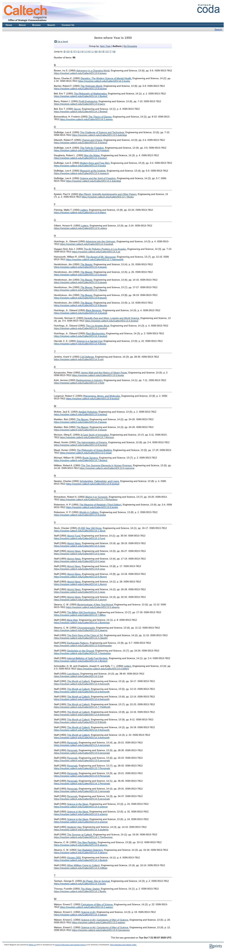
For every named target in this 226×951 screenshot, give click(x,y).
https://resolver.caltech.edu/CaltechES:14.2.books (104, 81)
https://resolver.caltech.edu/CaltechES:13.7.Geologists (82, 653)
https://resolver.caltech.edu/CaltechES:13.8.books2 (80, 445)
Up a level (62, 41)
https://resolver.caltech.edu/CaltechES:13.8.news (79, 569)
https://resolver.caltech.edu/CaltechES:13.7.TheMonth (82, 707)
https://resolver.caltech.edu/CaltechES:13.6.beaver (80, 282)
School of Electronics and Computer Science (70, 945)
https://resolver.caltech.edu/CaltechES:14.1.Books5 (80, 111)
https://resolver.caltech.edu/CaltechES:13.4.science (81, 806)
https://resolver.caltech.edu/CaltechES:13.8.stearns (80, 845)
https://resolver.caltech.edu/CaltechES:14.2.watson (86, 907)
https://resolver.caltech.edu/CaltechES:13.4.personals (82, 745)
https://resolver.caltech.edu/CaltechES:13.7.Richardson (88, 499)
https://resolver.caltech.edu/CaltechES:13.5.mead (86, 452)
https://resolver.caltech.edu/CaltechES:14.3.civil (78, 359)
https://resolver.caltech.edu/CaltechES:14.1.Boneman (82, 622)
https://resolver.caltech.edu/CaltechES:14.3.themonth (82, 737)
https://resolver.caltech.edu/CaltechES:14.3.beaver (80, 429)
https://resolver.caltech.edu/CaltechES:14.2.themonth (82, 730)
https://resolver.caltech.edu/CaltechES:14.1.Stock (79, 530)
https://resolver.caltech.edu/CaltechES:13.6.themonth (82, 699)
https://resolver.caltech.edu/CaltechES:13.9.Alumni (80, 576)
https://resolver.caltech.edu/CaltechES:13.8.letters (80, 212)
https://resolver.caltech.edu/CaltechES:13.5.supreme (106, 468)
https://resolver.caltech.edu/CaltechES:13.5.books (98, 375)
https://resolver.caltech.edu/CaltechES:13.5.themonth (82, 691)
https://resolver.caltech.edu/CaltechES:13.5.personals (82, 753)
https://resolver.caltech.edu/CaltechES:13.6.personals (82, 760)
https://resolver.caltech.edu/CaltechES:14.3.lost (78, 676)
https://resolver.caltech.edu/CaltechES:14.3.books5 (80, 313)
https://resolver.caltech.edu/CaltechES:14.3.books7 (80, 158)
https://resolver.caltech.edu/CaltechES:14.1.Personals (82, 783)
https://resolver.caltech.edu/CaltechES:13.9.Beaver (80, 305)
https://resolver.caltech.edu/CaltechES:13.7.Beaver (80, 290)
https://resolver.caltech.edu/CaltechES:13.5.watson (98, 922)
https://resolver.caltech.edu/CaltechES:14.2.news (79, 592)
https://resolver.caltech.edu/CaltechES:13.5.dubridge (99, 135)
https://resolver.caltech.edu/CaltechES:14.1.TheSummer (83, 837)
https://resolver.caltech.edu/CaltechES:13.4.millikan (80, 868)
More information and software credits (123, 945)
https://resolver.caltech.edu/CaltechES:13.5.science (81, 814)
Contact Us (68, 25)
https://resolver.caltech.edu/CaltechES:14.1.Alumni (80, 584)
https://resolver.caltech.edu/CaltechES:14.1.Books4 (80, 860)
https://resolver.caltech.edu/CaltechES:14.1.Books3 (80, 661)
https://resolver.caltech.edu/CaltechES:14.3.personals (82, 799)
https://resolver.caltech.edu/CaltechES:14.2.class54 (81, 638)
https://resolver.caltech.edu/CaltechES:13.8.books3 (92, 398)
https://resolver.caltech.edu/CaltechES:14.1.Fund (79, 538)
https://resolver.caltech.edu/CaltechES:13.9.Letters (80, 228)
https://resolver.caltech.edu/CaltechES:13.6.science (81, 821)
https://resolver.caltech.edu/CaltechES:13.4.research (81, 173)
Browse (36, 25)
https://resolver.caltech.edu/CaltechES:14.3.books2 (80, 336)
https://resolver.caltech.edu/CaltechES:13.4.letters (103, 668)
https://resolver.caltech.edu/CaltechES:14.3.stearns (80, 852)
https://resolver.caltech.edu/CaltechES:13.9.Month (80, 722)
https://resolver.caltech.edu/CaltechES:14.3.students (81, 829)
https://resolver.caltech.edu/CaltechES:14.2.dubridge (93, 181)
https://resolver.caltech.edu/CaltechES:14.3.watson (80, 914)
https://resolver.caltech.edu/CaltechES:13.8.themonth (82, 714)
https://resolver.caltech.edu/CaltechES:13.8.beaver (80, 297)
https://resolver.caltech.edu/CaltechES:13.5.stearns (92, 607)
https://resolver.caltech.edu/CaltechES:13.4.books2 (111, 320)
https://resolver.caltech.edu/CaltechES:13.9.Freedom (81, 150)
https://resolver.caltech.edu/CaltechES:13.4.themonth (82, 684)
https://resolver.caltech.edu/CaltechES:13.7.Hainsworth (94, 259)
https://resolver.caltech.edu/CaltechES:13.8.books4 (92, 483)
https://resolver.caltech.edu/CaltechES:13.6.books (92, 507)
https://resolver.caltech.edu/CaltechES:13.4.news (79, 546)
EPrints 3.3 (32, 945)
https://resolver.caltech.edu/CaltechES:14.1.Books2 (80, 96)
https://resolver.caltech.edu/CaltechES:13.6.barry (79, 104)
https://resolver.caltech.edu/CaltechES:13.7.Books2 (80, 460)
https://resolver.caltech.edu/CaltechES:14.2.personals (82, 791)
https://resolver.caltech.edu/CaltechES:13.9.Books (80, 343)
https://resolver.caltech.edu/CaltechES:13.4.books (80, 165)
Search (51, 25)
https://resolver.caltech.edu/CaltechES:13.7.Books (108, 196)
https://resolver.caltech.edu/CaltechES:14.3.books (80, 883)
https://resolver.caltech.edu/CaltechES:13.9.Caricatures (101, 930)
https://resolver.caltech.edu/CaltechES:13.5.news (79, 553)
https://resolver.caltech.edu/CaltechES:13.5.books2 (80, 414)
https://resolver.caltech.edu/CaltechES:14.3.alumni (80, 599)
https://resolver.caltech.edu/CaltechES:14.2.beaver (80, 422)
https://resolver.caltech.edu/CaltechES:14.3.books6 (86, 244)
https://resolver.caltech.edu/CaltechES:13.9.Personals (82, 776)
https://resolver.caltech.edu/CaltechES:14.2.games (86, 119)
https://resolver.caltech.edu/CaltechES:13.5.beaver (80, 274)
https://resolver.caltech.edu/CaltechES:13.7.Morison (87, 437)
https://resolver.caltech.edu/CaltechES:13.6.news (79, 561)
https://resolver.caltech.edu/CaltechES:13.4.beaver (80, 267)
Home (9, 25)
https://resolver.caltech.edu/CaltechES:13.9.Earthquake (83, 645)
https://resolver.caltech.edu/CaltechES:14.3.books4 (80, 328)
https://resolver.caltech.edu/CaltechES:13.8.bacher (80, 88)
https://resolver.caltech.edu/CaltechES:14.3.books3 (80, 142)
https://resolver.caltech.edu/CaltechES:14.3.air (96, 251)
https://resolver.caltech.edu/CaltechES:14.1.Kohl (79, 382)
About (22, 25)
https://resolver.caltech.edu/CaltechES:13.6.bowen (80, 73)
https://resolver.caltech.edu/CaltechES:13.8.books (80, 515)
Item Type (105, 46)
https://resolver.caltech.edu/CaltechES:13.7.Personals (82, 768)
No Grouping (130, 46)
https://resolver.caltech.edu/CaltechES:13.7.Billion (80, 615)
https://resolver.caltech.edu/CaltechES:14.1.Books (80, 891)
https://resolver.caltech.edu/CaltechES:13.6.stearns (80, 630)
